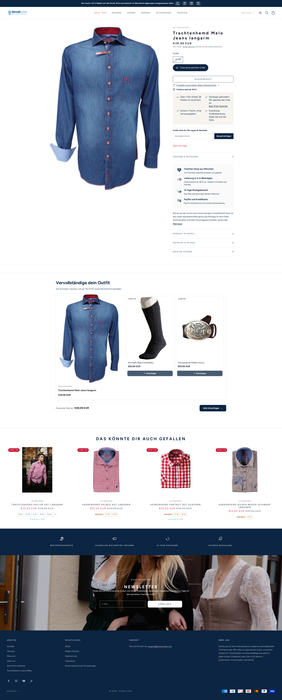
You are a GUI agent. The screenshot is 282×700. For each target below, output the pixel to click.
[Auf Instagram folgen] (16, 680)
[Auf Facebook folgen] (8, 680)
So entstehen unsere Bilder (19, 670)
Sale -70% (100, 13)
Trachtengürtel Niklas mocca (191, 362)
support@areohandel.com (160, 646)
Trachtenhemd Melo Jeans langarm (77, 390)
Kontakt (10, 646)
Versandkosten (188, 47)
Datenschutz (71, 656)
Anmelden (165, 604)
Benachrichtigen (224, 136)
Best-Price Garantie (16, 666)
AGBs (67, 646)
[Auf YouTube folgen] (23, 680)
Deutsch (246, 13)
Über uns (11, 661)
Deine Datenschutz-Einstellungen (80, 666)
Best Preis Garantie (218, 106)
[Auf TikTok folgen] (31, 680)
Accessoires (163, 13)
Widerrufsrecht (72, 651)
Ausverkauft (203, 79)
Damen (131, 13)
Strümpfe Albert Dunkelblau (140, 362)
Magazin (182, 13)
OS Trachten (181, 28)
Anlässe (117, 13)
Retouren (11, 656)
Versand (11, 651)
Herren (145, 13)
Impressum (70, 661)
